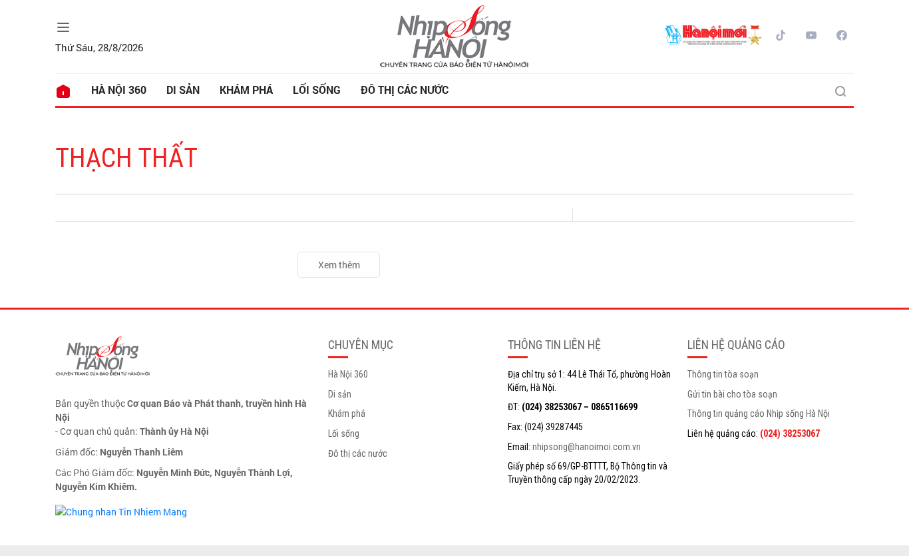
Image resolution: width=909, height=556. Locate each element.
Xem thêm (339, 264)
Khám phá (246, 90)
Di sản (183, 90)
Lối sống (317, 90)
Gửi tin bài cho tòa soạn (732, 394)
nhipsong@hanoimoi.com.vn (586, 446)
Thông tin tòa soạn (723, 374)
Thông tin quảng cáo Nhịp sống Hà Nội (758, 413)
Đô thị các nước (405, 90)
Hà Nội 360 (118, 90)
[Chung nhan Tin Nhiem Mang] (121, 510)
